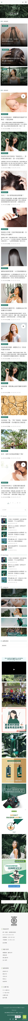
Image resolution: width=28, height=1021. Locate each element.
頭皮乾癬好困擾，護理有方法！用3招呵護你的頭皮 (13, 348)
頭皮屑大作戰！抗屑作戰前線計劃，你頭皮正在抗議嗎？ (14, 233)
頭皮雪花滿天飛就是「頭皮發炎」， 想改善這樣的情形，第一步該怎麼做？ (13, 157)
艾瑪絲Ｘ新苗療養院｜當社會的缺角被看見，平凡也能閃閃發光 (17, 520)
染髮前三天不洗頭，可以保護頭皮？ (13, 79)
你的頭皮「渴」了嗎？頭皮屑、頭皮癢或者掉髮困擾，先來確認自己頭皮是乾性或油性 (14, 421)
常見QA (4, 979)
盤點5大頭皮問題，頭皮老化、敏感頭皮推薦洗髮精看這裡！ (14, 40)
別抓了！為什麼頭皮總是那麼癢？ (12, 195)
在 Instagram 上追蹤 (15, 886)
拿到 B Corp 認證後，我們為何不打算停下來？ (17, 527)
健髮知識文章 (5, 49)
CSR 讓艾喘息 (6, 992)
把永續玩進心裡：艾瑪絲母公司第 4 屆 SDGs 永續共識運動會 (17, 540)
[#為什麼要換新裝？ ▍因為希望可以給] (14, 745)
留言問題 (5, 942)
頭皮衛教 (4, 69)
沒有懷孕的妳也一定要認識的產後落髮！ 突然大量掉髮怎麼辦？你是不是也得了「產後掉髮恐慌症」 (13, 487)
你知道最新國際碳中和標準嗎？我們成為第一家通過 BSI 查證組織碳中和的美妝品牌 (17, 533)
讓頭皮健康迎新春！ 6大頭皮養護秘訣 (13, 271)
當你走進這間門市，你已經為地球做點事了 (17, 547)
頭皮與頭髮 (5, 25)
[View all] (14, 593)
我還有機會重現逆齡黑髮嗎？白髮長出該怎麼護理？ (14, 59)
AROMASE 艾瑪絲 (7, 167)
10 (17, 502)
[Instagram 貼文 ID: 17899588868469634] (14, 669)
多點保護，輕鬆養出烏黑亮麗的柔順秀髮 (14, 387)
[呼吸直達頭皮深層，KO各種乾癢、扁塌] (14, 846)
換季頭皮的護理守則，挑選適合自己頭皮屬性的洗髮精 (14, 309)
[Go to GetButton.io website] (24, 1019)
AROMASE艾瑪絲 (6, 128)
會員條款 (5, 981)
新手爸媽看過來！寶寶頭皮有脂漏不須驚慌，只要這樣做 (14, 118)
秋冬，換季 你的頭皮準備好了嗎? (12, 454)
